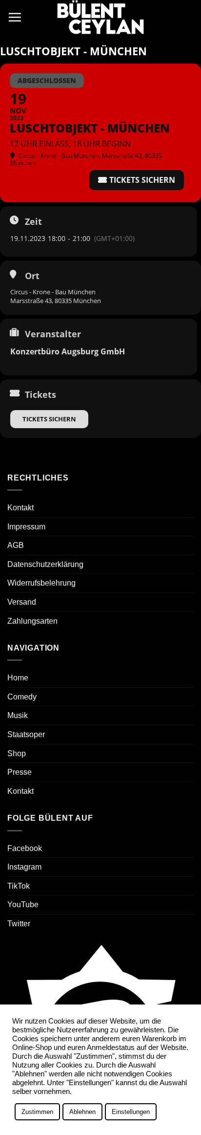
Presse (19, 772)
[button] (14, 17)
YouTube (23, 904)
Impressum (26, 527)
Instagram (24, 867)
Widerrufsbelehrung (41, 583)
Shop (16, 753)
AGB (15, 545)
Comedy (22, 697)
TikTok (18, 886)
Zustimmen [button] (37, 1111)
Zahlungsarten (32, 621)
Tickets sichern (49, 419)
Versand (21, 602)
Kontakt (20, 507)
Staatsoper (26, 734)
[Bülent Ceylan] (100, 17)
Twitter (18, 923)
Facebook (24, 848)
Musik (17, 715)
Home (17, 678)
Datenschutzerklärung (45, 564)
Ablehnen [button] (82, 1111)
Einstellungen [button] (131, 1111)
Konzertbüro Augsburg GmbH (67, 351)
